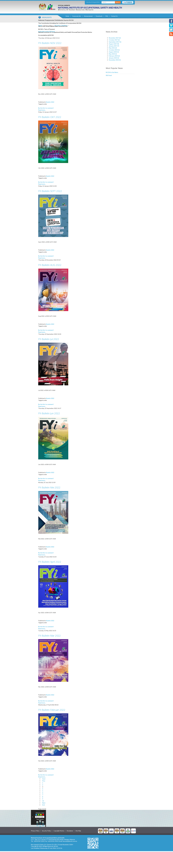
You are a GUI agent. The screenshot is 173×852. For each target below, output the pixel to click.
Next (43, 803)
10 (43, 801)
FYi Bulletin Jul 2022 (48, 339)
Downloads (99, 16)
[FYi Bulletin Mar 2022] (53, 660)
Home (67, 16)
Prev (43, 781)
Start (43, 779)
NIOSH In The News (61, 25)
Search (118, 2)
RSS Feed (109, 75)
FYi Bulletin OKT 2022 (49, 117)
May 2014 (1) (113, 54)
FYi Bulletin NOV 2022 (49, 43)
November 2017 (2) (115, 38)
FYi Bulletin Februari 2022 (51, 709)
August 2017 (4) (114, 44)
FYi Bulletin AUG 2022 (49, 265)
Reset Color (39, 817)
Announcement (88, 16)
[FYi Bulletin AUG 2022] (53, 290)
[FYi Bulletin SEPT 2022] (53, 215)
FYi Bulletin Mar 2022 (49, 635)
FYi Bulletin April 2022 (49, 561)
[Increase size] (37, 823)
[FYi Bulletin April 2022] (53, 586)
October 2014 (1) (114, 50)
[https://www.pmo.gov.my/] (106, 831)
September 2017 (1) (115, 42)
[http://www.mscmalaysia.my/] (111, 831)
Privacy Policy (35, 830)
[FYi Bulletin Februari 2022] (53, 734)
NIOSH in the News (112, 72)
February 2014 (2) (114, 56)
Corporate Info (76, 16)
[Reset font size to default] (40, 823)
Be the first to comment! (46, 108)
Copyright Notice (58, 830)
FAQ (106, 16)
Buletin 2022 (50, 102)
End (43, 805)
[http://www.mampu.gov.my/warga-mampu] (133, 831)
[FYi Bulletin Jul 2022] (53, 364)
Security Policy (46, 830)
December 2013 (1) (115, 60)
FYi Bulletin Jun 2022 (49, 413)
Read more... (42, 110)
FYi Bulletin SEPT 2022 (50, 191)
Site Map (78, 830)
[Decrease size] (43, 823)
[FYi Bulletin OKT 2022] (53, 141)
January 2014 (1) (114, 58)
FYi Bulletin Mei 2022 (49, 487)
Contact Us (114, 16)
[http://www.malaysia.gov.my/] (100, 831)
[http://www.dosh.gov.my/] (122, 831)
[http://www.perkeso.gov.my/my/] (128, 831)
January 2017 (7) (114, 46)
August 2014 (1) (114, 52)
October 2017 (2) (114, 40)
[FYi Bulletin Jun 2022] (53, 438)
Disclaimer (70, 830)
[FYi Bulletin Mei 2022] (53, 512)
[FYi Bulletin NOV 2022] (53, 67)
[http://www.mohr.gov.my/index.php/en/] (117, 831)
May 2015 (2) (113, 48)
